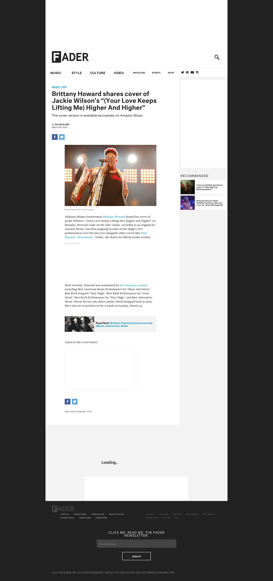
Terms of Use (97, 513)
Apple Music (208, 513)
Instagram (191, 513)
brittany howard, (75, 411)
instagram (197, 72)
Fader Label (85, 517)
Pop (64, 86)
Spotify (167, 517)
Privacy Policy (116, 513)
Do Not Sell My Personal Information (150, 572)
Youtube (177, 513)
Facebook (163, 513)
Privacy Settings (115, 572)
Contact (64, 513)
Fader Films (101, 517)
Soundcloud (151, 517)
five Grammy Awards (134, 285)
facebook (187, 72)
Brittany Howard (114, 216)
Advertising (80, 513)
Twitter (182, 72)
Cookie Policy (67, 517)
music (56, 86)
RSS (177, 517)
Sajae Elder (62, 124)
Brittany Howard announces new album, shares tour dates (124, 324)
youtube (192, 72)
